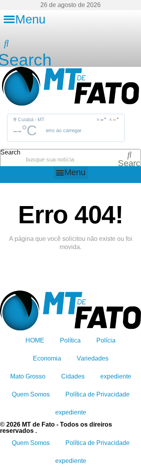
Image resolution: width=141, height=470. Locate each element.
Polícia (106, 340)
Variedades (92, 358)
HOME (34, 340)
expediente (115, 376)
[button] (24, 19)
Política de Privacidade (97, 394)
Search (10, 152)
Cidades (73, 376)
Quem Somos (31, 394)
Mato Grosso (27, 376)
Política (70, 340)
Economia (47, 358)
